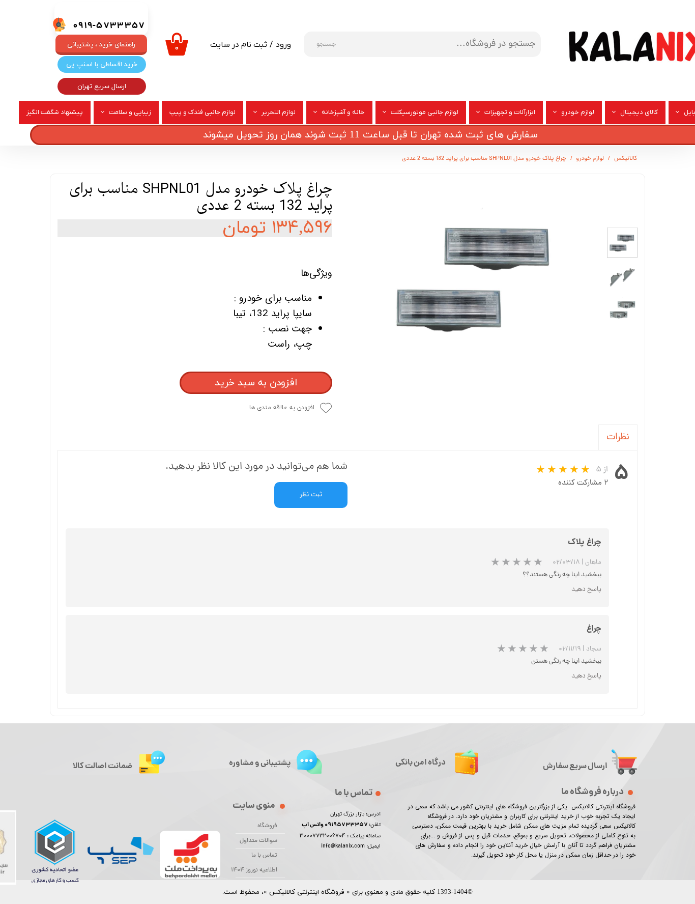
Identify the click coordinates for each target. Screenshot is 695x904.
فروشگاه (267, 826)
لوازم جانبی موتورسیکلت (424, 112)
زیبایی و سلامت (130, 112)
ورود (283, 45)
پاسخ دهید (586, 590)
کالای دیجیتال (639, 112)
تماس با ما (264, 855)
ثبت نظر (311, 495)
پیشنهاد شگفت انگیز (54, 112)
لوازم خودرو (577, 112)
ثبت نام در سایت (238, 45)
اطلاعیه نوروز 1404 (256, 870)
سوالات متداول (258, 840)
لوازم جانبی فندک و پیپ (202, 112)
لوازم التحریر (279, 112)
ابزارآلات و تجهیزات (509, 112)
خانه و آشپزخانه (343, 112)
